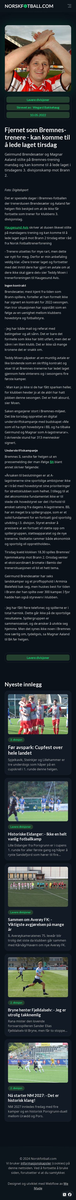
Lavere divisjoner (38, 100)
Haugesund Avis (16, 227)
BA (52, 462)
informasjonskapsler (36, 1163)
